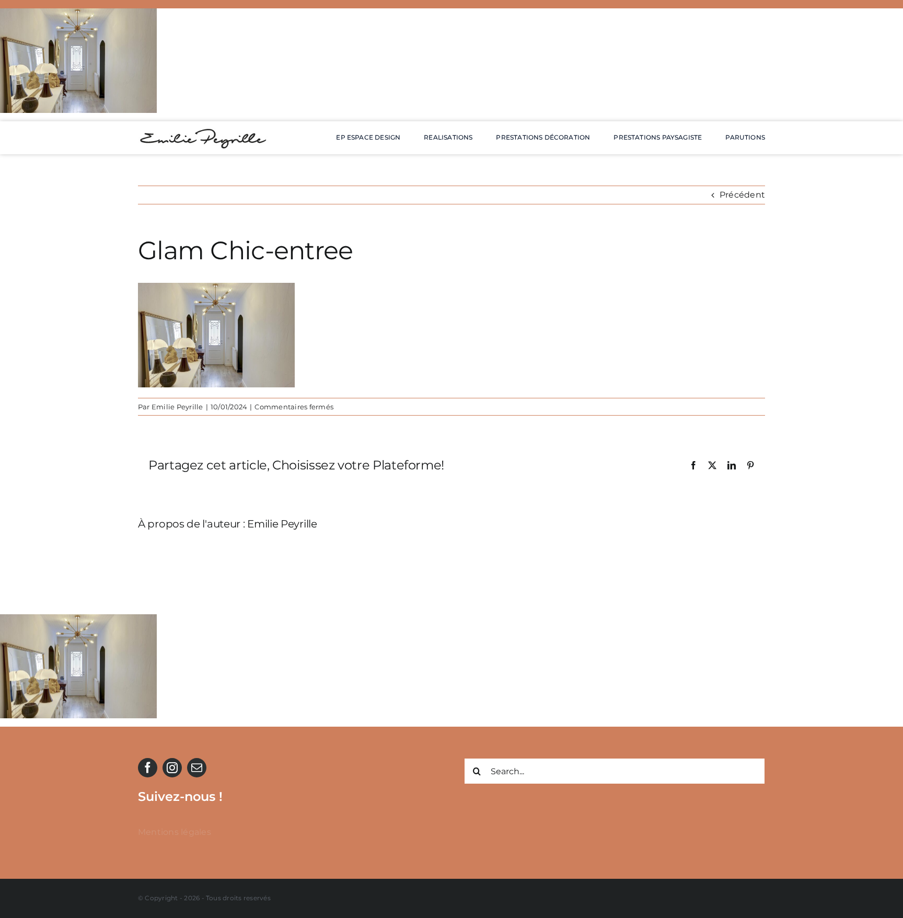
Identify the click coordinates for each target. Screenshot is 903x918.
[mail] (196, 767)
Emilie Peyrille (177, 407)
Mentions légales (174, 832)
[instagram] (172, 767)
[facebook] (147, 767)
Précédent (742, 195)
